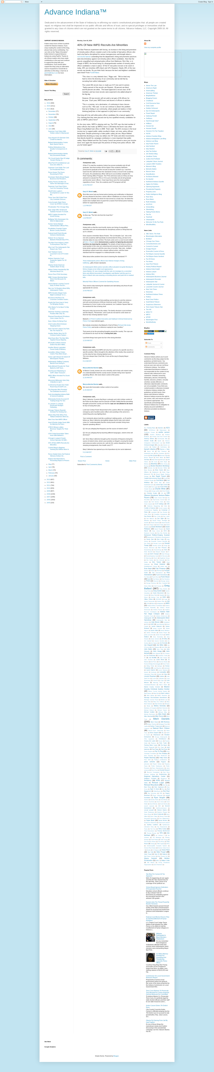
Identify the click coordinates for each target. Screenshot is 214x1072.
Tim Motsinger (157, 837)
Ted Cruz (153, 829)
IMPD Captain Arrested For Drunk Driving (57, 215)
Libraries (159, 674)
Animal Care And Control (159, 436)
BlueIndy (154, 464)
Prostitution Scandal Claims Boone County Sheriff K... (57, 229)
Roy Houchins (152, 793)
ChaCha (146, 486)
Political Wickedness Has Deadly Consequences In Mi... (57, 149)
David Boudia (166, 522)
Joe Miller (160, 645)
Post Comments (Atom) (94, 464)
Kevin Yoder (166, 664)
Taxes (145, 829)
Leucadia (163, 672)
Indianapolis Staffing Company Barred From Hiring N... (58, 362)
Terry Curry (162, 829)
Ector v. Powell (89, 242)
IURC (152, 624)
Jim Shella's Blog (152, 154)
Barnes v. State (165, 449)
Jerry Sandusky (158, 636)
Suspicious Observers (153, 304)
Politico (148, 297)
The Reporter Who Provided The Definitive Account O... (58, 390)
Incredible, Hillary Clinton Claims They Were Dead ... (58, 353)
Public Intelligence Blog (154, 194)
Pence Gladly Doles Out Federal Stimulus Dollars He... (59, 455)
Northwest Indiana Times (154, 294)
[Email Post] (105, 151)
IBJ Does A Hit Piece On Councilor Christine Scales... (58, 298)
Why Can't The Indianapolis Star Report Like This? (59, 248)
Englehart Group (165, 558)
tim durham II (160, 835)
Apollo (159, 440)
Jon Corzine (166, 653)
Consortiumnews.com (153, 244)
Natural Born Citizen (161, 728)
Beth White (159, 457)
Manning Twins (158, 682)
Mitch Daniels (161, 718)
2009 (49, 491)
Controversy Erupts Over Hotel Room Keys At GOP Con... (58, 386)
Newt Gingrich (154, 732)
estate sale (163, 566)
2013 (49, 479)
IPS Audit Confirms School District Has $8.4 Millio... (57, 343)
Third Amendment (149, 831)
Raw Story (149, 197)
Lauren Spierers (163, 670)
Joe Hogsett (148, 645)
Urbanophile (150, 219)
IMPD (168, 603)
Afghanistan (163, 430)
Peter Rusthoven (162, 755)
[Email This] (110, 151)
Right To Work (154, 789)
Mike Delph (162, 714)
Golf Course (157, 586)
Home (107, 461)
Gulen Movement (158, 593)
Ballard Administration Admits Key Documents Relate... (58, 154)
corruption (154, 512)
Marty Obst (147, 701)
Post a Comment (86, 456)
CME (168, 504)
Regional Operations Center (154, 776)
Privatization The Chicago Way (58, 207)
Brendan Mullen (162, 468)
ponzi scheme (149, 762)
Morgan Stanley (151, 724)
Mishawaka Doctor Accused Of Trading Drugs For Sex (58, 400)
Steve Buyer (147, 814)
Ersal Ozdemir (159, 564)
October (51, 117)
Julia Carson (163, 657)
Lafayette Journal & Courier (155, 284)
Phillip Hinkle (163, 757)
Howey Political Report (153, 266)
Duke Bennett (148, 551)
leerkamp (153, 672)
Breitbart (149, 239)
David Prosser (159, 529)
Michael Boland (149, 710)
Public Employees (156, 766)
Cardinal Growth (149, 480)
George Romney (151, 583)
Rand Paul (154, 770)
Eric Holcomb (160, 560)
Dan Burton (147, 516)
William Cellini (165, 860)
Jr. (145, 657)
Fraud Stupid (150, 113)
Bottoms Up (151, 468)
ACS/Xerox (152, 430)
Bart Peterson (162, 451)
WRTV (148, 314)
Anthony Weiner (149, 438)
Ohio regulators (149, 739)
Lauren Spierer (150, 670)
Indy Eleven (155, 622)
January (51, 476)
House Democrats (149, 601)
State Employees (149, 812)
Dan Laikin (166, 516)
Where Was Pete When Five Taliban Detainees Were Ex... (58, 416)
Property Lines (151, 192)
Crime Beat (147, 514)
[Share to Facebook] (117, 151)
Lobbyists (161, 678)
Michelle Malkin (151, 169)
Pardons (153, 743)
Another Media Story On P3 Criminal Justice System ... (58, 334)
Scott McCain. (154, 804)
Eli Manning (147, 558)
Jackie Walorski (156, 626)
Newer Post (82, 461)
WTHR (148, 317)
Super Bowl (150, 820)
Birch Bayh (163, 461)
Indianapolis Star (151, 282)
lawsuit (146, 672)
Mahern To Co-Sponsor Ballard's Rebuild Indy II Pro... (59, 239)
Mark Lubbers (165, 693)
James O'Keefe (151, 632)
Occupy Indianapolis (161, 737)
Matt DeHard (158, 703)
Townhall (149, 217)
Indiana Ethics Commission (155, 605)
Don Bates (147, 543)
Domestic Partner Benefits (159, 541)
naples (146, 726)
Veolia (148, 850)
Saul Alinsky (164, 799)
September (52, 120)
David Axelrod (155, 522)
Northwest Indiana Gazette (155, 182)
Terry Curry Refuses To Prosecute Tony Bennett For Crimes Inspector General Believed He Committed (157, 992)
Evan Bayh (148, 568)
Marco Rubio (163, 684)
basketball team (148, 453)
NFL (162, 732)
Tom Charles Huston (150, 841)
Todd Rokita (154, 839)
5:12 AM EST (87, 452)
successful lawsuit (84, 57)
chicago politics (155, 491)
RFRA (158, 780)
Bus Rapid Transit (159, 476)
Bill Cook (154, 461)
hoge (165, 599)
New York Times (151, 289)
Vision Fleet (166, 850)
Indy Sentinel (150, 146)
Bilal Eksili (155, 459)
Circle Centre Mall (159, 497)
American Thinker (152, 93)
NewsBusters (150, 174)
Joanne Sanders (159, 641)
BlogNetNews (150, 95)
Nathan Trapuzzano (156, 726)
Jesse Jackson (155, 638)
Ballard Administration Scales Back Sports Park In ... (58, 143)
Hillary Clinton (148, 599)
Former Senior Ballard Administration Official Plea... (58, 225)
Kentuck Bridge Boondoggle (152, 664)
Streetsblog (150, 209)
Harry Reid (154, 595)
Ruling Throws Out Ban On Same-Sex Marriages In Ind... (58, 182)
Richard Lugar (158, 783)
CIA (162, 493)
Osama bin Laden (149, 741)
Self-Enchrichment (161, 808)
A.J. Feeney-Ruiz (149, 428)
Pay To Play (159, 751)
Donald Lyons (157, 543)
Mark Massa (150, 695)
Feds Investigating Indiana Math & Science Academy (59, 395)
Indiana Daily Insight (153, 269)
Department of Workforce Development (158, 537)
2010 (49, 488)
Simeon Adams (162, 810)
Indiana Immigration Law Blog (156, 139)
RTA (161, 793)
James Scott (159, 634)
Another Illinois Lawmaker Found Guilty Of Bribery (57, 348)
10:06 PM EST (88, 291)
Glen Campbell (163, 583)
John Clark (160, 649)
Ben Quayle (153, 455)
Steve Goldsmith (159, 814)
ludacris (155, 680)
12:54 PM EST (88, 185)
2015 (49, 106)
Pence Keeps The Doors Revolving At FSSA (56, 173)
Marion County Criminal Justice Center (157, 688)
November (52, 114)
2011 (49, 485)
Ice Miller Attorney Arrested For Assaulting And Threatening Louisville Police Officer (162, 958)
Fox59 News (94, 73)
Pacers (160, 741)
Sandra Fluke (154, 799)
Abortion (160, 428)
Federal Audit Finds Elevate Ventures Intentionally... (57, 234)
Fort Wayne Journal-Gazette (155, 254)
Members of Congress (150, 708)
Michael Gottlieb (149, 712)
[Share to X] (114, 151)
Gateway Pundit (151, 116)
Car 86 (166, 478)
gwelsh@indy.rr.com (51, 73)
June (50, 129)
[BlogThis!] (112, 151)
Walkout (164, 854)
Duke (165, 549)
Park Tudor (163, 743)
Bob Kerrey (164, 464)
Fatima (153, 570)
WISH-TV (149, 312)
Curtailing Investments (160, 514)
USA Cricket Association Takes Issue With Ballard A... (58, 434)
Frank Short (155, 577)
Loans (154, 678)
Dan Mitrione (150, 518)
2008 (49, 494)
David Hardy (160, 524)
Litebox (162, 676)
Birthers (146, 464)
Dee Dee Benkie (162, 533)
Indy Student (150, 149)
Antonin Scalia (148, 440)
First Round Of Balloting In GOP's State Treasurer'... (57, 371)
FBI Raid (159, 570)
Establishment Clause (150, 566)
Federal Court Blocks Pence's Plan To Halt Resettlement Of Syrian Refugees (157, 918)
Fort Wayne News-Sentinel (155, 256)
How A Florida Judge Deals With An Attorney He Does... (59, 423)
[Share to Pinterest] (119, 151)
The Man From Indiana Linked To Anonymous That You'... (58, 243)
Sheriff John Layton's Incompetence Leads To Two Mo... (58, 193)
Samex (146, 799)
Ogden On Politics (152, 184)
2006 (49, 500)
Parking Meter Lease (150, 745)
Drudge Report (151, 249)
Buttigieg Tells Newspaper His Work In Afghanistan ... (58, 220)
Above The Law (151, 85)
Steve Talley (153, 816)
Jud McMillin (153, 657)
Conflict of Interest (149, 508)
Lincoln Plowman (150, 676)
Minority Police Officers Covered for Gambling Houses (101, 281)
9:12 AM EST (87, 361)
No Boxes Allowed (152, 176)
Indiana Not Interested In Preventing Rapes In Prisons (58, 459)
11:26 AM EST (87, 377)
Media (148, 706)
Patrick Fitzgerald (149, 747)
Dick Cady (160, 539)
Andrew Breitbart (155, 434)
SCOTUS (149, 204)
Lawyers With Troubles (153, 164)
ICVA (147, 603)
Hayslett (162, 595)
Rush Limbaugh (157, 795)
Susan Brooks (162, 820)
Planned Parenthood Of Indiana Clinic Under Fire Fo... (58, 317)
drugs (165, 545)
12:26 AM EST (87, 340)
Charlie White (160, 489)
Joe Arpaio (154, 643)
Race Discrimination (158, 768)
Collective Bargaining (153, 506)
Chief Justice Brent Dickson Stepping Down (57, 325)
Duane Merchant (149, 547)
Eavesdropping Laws (152, 556)
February (51, 473)
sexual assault (148, 810)
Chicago (146, 491)
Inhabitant (167, 622)
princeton (146, 764)
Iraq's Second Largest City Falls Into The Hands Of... (58, 329)
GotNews (149, 118)
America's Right (151, 88)
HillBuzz (149, 123)
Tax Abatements (162, 826)
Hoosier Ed (150, 126)
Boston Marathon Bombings (160, 466)
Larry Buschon (157, 668)
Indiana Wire (150, 274)
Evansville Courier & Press (155, 251)
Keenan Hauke (163, 661)
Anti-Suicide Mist (162, 438)
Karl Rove (153, 661)
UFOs (168, 843)
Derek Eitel (150, 539)
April (50, 467)
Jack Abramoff (161, 624)
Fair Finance (161, 568)
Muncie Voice (150, 171)
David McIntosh (156, 527)
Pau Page (161, 747)
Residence (164, 778)
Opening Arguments (152, 186)
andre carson (164, 432)
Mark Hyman (147, 693)
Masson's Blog (151, 166)
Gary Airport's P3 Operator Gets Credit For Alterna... (58, 138)
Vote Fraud (160, 852)
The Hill (148, 309)
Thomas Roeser (151, 833)
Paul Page (155, 749)
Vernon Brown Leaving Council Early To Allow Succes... (58, 284)
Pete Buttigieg (163, 753)
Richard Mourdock (151, 785)
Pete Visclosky (148, 755)
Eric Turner (156, 562)
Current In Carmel (152, 246)
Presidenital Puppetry (153, 189)
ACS (168, 428)
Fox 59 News (150, 259)
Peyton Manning (149, 758)
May (50, 464)
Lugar (162, 680)
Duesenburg (157, 549)
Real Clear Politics (152, 299)
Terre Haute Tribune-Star (154, 307)
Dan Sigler (160, 518)
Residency (147, 780)
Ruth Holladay (151, 202)
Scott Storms (164, 804)
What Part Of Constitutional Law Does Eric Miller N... (58, 164)
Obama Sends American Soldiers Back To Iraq (56, 266)
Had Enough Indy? (152, 121)
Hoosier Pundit (151, 128)
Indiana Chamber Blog (153, 136)
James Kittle (154, 630)
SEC (159, 806)
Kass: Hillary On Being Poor (57, 321)
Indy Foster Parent (152, 144)
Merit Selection (163, 708)
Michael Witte (163, 712)
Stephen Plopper (162, 812)
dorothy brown (157, 545)
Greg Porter (147, 591)
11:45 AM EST (87, 390)
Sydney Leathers (152, 824)
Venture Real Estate (150, 848)
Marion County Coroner (152, 687)
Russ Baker (150, 199)
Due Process (162, 547)
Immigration (160, 603)
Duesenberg (147, 549)
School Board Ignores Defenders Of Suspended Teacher (157, 888)
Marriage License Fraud (151, 699)
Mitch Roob (154, 722)
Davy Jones (156, 531)
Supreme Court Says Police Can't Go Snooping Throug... (58, 187)
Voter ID (157, 854)
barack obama (150, 449)
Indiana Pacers (157, 609)
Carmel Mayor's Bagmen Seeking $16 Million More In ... (58, 449)
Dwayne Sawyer (160, 551)
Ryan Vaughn (159, 797)
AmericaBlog (150, 91)
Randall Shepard (165, 770)
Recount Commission (153, 772)
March (50, 470)
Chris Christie (166, 491)
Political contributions (160, 759)
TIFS (161, 833)
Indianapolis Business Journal (156, 277)
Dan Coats (157, 516)
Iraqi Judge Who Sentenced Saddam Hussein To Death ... (59, 210)
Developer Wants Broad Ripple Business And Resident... (58, 178)
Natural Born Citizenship (155, 730)
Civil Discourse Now (153, 103)
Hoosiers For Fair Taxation (155, 131)
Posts (149, 343)
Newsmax (149, 292)
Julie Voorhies (148, 659)
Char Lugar (154, 486)
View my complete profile (152, 47)
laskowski (167, 668)
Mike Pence (159, 716)
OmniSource (162, 739)
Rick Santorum (159, 787)
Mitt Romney (165, 722)
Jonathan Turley (151, 156)
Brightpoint (155, 472)
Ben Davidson (160, 453)
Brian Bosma (148, 470)
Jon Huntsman (150, 655)
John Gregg (157, 651)
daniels (146, 522)
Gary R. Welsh (88, 191)
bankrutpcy (163, 447)
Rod (163, 789)
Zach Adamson (158, 864)
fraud (148, 579)
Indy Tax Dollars (151, 151)
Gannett (156, 581)
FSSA (148, 581)
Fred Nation (156, 579)
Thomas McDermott (163, 831)
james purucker (148, 634)
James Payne (163, 632)
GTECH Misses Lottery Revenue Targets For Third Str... (58, 429)
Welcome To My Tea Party (154, 222)
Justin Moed (160, 659)
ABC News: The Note (153, 234)
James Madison (165, 630)
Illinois (153, 603)
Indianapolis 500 (149, 618)
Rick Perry (147, 787)
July (50, 126)
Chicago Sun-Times (152, 241)
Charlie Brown (148, 489)
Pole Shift (147, 759)
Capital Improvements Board (152, 478)
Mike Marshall (148, 716)
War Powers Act (162, 856)
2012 (49, 482)
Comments (151, 347)
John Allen (165, 647)
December (52, 111)
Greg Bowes (163, 589)
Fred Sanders (166, 579)
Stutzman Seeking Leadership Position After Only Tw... (58, 312)
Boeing (146, 466)
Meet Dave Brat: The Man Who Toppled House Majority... (58, 339)
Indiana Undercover (161, 616)
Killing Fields (150, 666)
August (51, 123)
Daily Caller (150, 106)
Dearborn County (149, 533)
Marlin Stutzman (162, 695)
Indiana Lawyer (151, 272)
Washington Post (151, 320)
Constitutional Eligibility (151, 510)
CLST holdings (159, 504)
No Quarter (149, 179)
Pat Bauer (164, 745)
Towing (153, 843)
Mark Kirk (156, 693)
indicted (146, 622)
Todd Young (164, 839)
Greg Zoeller (157, 591)
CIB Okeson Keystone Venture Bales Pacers (157, 495)
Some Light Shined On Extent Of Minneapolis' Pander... (59, 357)
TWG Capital (160, 843)
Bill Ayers (162, 459)
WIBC (157, 860)
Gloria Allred (147, 586)
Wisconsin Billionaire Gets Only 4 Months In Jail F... (58, 381)
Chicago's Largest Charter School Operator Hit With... (58, 439)
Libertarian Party (149, 674)
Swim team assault (164, 822)
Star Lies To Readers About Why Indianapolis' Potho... (59, 289)
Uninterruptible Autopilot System (157, 845)
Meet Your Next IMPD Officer (57, 419)
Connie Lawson (163, 508)
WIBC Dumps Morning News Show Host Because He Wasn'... (57, 279)
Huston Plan (161, 601)
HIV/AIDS (158, 599)
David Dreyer (150, 524)
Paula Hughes (148, 751)
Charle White (163, 486)
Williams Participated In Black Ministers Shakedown (161, 936)
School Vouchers (149, 801)
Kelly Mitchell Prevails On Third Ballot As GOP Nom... (58, 367)
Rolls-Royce (157, 791)
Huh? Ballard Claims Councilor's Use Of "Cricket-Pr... (58, 253)
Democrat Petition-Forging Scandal (157, 535)
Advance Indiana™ (75, 12)
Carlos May (157, 482)
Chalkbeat (149, 101)
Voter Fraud (147, 854)
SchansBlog (150, 207)
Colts (165, 506)
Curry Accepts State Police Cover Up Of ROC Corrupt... (58, 203)
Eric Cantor (150, 560)
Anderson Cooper (149, 432)
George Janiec (165, 581)
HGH (164, 597)
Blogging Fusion (151, 98)
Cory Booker (163, 512)
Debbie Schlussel (152, 108)
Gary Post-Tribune (152, 264)
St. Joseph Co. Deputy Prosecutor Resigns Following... (55, 405)
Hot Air (148, 133)
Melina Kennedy (160, 706)
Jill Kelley (164, 638)
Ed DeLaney (164, 556)
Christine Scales (152, 493)
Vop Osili (150, 852)
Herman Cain (155, 597)
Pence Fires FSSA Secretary (57, 274)
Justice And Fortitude (153, 159)
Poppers (163, 761)
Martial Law (164, 699)
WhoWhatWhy (151, 224)
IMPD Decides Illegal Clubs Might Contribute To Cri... (57, 294)
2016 (49, 103)
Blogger (116, 1056)
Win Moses (150, 862)
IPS (147, 624)
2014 (49, 109)
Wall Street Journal (149, 856)
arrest (158, 445)
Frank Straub (165, 577)
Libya (165, 674)
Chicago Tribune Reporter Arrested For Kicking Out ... (58, 411)
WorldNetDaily (151, 322)
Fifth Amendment (157, 572)
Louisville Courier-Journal (154, 287)
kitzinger (159, 666)
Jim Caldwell (147, 641)
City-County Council (158, 499)
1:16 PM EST (87, 218)
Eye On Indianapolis (153, 111)
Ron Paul (166, 791)
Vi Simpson (156, 850)
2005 (49, 503)
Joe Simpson (155, 647)
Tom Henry (161, 841)
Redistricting (163, 774)
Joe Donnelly (163, 643)
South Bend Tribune (153, 302)
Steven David (164, 816)
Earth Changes (154, 554)
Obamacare (156, 734)
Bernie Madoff (148, 457)
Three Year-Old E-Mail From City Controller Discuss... (57, 198)
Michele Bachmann (149, 714)
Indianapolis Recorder (153, 279)
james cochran (157, 628)
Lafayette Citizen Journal (154, 161)
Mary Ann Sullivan (158, 701)
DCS (165, 531)
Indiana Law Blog (152, 141)
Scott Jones (160, 801)
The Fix (148, 214)
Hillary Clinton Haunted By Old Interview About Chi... (58, 270)
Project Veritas (157, 764)
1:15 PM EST (87, 205)
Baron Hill (150, 451)
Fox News (149, 261)
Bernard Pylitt (164, 455)
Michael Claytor (162, 710)
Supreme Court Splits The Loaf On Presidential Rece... (58, 168)
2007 (49, 497)
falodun (146, 570)
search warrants (149, 806)
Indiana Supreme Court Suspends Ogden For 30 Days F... (57, 260)
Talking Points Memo (153, 212)
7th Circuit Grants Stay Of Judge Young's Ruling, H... (59, 159)
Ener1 (155, 558)
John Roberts (156, 653)
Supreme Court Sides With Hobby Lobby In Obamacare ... (58, 133)
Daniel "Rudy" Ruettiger (160, 520)
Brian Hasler (159, 470)
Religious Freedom (150, 778)
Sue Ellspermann (164, 818)
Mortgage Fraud (163, 724)
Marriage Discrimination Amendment (155, 697)
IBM (168, 601)
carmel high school (161, 484)
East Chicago (166, 554)
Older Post (132, 461)
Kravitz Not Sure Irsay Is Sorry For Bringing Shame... (58, 303)
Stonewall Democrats (150, 818)
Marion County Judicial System (157, 691)
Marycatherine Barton (90, 368)
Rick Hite (165, 785)
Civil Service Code (157, 501)
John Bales (148, 649)
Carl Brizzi (159, 480)
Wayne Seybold (150, 858)
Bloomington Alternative (154, 236)
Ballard (154, 447)
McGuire (167, 703)
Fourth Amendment (161, 574)
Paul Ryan (164, 749)
